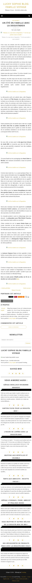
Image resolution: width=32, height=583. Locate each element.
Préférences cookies (15, 580)
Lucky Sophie (12, 318)
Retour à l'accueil (16, 290)
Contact (28, 576)
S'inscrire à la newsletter (7, 301)
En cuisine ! (16, 20)
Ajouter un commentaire (14, 327)
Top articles (24, 576)
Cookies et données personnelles (21, 578)
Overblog (23, 572)
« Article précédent (5, 288)
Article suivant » (27, 288)
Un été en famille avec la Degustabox (16, 24)
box (18, 279)
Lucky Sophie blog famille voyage (16, 5)
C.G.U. (12, 578)
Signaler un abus (6, 578)
